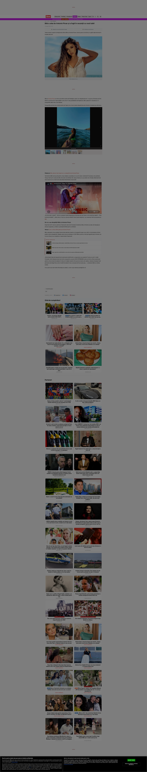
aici (30, 767)
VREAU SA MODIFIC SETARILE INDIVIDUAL (131, 764)
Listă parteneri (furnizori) (68, 764)
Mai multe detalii (14, 762)
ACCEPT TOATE (131, 760)
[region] (73, 764)
